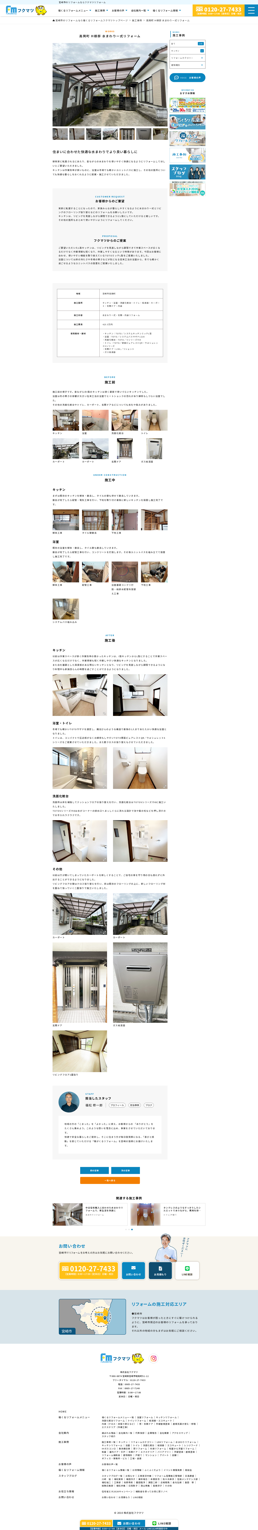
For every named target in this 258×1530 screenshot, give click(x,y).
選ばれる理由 (109, 1432)
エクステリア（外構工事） (115, 1427)
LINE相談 (138, 1497)
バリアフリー (164, 1451)
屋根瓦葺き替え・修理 (184, 1423)
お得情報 (137, 1470)
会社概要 (164, 1432)
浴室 (128, 1445)
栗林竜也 (143, 1479)
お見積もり (124, 1497)
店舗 (174, 1455)
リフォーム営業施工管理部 (168, 1475)
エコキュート (174, 1445)
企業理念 (152, 1432)
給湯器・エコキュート (160, 1420)
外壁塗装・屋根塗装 (184, 1451)
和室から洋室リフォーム (181, 1448)
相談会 (188, 1470)
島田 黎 (189, 1482)
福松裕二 (106, 1482)
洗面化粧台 (149, 1445)
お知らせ (130, 1475)
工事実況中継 (144, 1475)
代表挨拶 (140, 1432)
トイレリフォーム (137, 1420)
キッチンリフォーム (166, 1417)
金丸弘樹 (177, 1482)
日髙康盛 (189, 1475)
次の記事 (125, 1170)
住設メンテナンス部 (187, 1479)
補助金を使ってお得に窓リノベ (152, 1491)
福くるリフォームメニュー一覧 (118, 1417)
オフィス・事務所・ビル (114, 1458)
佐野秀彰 (128, 1482)
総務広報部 (107, 1485)
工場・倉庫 (136, 1458)
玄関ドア (133, 1451)
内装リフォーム (158, 1448)
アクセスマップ (180, 1432)
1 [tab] (126, 1229)
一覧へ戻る (110, 1180)
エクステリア (147, 1451)
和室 (104, 1451)
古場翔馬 (165, 1482)
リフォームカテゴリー (142, 1442)
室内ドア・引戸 (117, 1451)
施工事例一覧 (109, 1442)
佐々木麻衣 (168, 1479)
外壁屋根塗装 (163, 1423)
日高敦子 (133, 1485)
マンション (151, 1455)
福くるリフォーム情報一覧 (115, 1470)
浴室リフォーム (145, 1417)
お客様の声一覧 (110, 1464)
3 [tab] (132, 1229)
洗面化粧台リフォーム (113, 1420)
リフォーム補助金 (111, 1455)
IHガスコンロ (109, 1448)
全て (187, 43)
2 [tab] (129, 1229)
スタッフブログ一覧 (112, 1475)
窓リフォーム (140, 1448)
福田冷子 (130, 1479)
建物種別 (127, 1455)
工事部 (117, 1482)
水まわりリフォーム (186, 1442)
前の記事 (94, 1170)
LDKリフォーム (165, 1442)
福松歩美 (121, 1485)
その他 (168, 1485)
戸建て (138, 1455)
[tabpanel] (90, 1214)
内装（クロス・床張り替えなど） (119, 1423)
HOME (63, 1411)
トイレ (136, 1445)
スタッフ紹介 (109, 1436)
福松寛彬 (118, 1479)
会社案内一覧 (125, 1432)
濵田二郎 (153, 1482)
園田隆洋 (140, 1482)
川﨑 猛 (106, 1479)
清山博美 (145, 1485)
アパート (164, 1455)
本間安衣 (155, 1479)
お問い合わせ (109, 1497)
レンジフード (191, 1445)
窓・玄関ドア (146, 1423)
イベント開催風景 (173, 1470)
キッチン (123, 1442)
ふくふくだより (153, 1470)
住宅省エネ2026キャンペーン (117, 1491)
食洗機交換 (124, 1448)
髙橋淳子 (157, 1485)
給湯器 (161, 1445)
